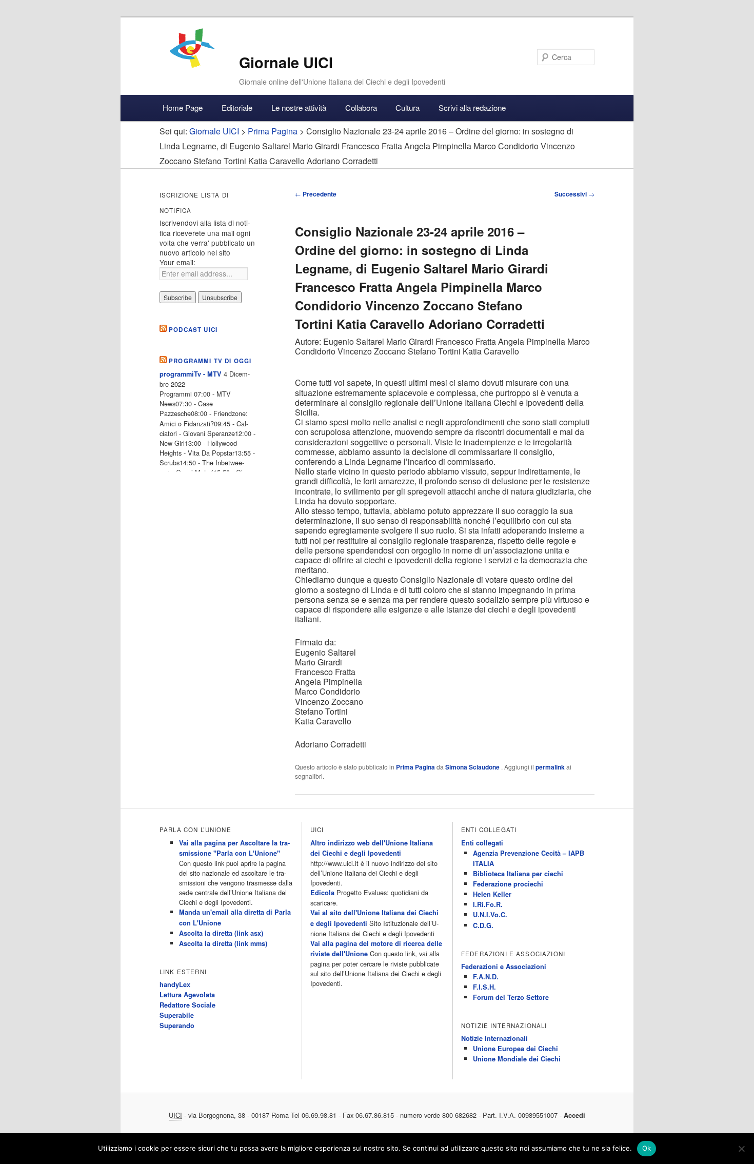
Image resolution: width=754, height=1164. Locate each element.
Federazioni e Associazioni (503, 966)
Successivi (574, 194)
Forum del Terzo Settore (511, 997)
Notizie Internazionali (494, 1038)
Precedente (315, 194)
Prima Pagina (415, 767)
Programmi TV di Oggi (210, 361)
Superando (177, 1025)
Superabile (177, 1015)
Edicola (322, 892)
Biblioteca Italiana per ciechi (518, 873)
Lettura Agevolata (187, 994)
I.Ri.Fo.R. (488, 904)
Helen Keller (492, 894)
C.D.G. (483, 925)
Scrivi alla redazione (472, 107)
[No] (741, 1148)
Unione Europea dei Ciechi (515, 1048)
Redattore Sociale (187, 1005)
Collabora (361, 107)
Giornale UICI (286, 62)
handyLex (175, 984)
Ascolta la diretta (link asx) (221, 933)
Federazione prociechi (508, 884)
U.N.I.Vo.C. (490, 914)
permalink (550, 767)
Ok (646, 1148)
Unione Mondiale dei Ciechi (517, 1058)
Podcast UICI (193, 329)
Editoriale (237, 107)
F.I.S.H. (484, 987)
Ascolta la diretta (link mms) (223, 943)
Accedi (574, 1115)
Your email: (177, 262)
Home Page (183, 107)
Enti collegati (482, 842)
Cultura (407, 107)
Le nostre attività (298, 107)
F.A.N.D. (486, 976)
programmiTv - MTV (191, 374)
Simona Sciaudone (473, 767)
